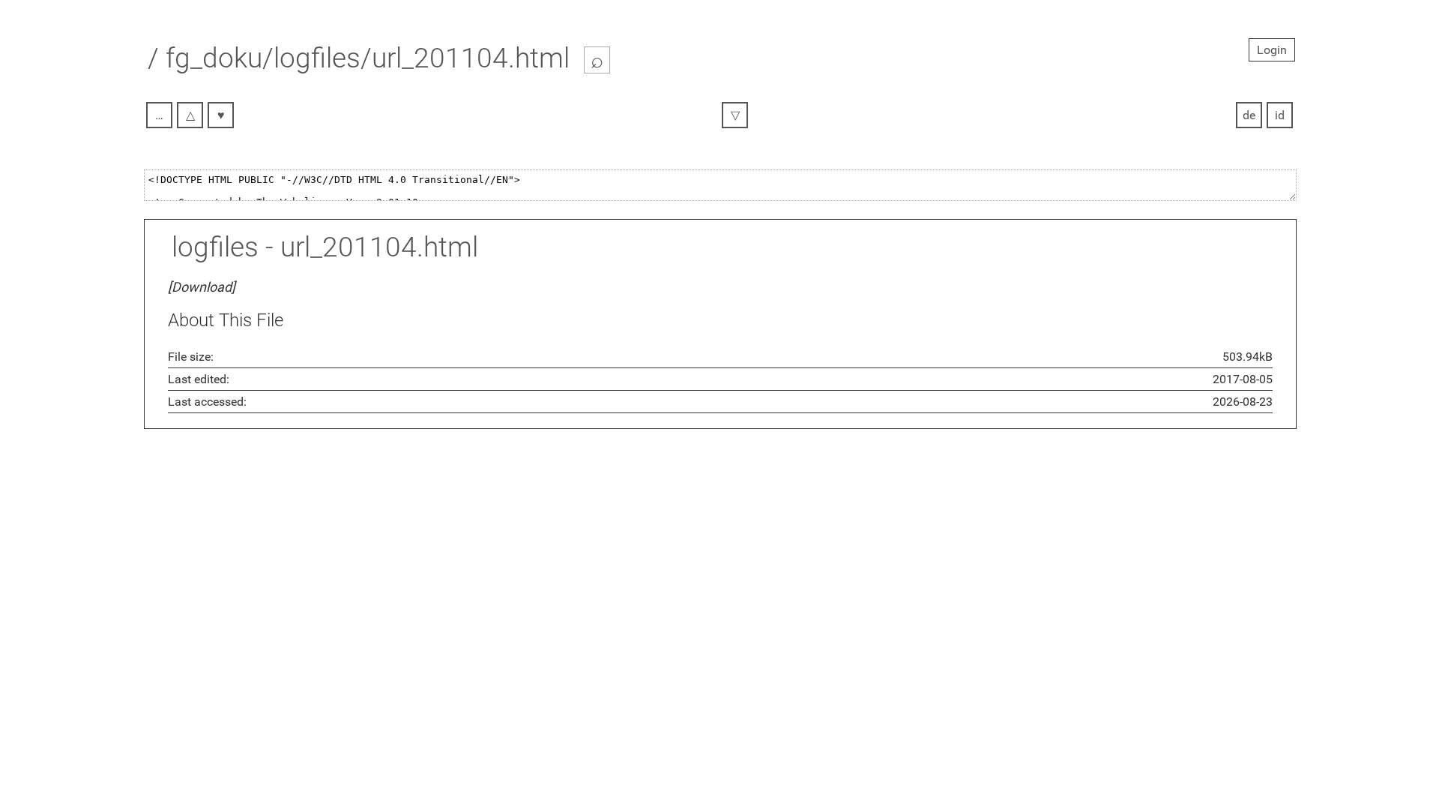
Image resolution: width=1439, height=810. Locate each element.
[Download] (201, 287)
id (1280, 115)
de (1249, 115)
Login (1272, 50)
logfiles (215, 247)
